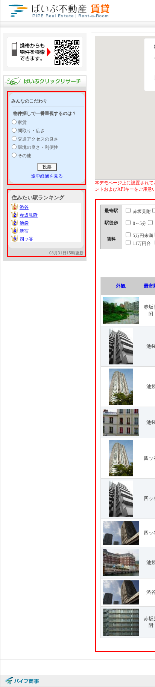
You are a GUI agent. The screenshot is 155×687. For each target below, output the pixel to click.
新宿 (24, 231)
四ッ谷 (26, 239)
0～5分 (139, 223)
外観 (121, 286)
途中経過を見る (47, 176)
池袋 (24, 223)
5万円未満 (142, 235)
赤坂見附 (29, 215)
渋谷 (24, 207)
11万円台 (141, 243)
